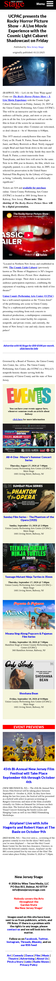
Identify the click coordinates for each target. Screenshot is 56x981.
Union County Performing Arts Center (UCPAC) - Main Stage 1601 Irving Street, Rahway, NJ (28, 471)
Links (28, 961)
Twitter (43, 938)
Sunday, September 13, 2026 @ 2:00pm (28, 525)
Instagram (13, 941)
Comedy (18, 955)
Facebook (31, 938)
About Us (42, 958)
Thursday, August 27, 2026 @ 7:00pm (28, 465)
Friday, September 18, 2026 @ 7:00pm (29, 642)
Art (9, 955)
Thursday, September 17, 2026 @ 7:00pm (28, 582)
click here (18, 419)
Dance (29, 955)
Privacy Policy (29, 964)
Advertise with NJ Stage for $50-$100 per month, (28, 347)
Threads (26, 941)
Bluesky (36, 941)
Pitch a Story (15, 961)
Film (37, 955)
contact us (13, 929)
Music (45, 955)
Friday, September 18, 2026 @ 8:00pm (29, 699)
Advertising (27, 958)
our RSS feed (29, 945)
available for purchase (34, 187)
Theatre (13, 958)
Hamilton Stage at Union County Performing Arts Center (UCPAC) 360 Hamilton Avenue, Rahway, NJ (28, 648)
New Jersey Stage (35, 47)
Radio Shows (41, 961)
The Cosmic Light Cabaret (23, 267)
